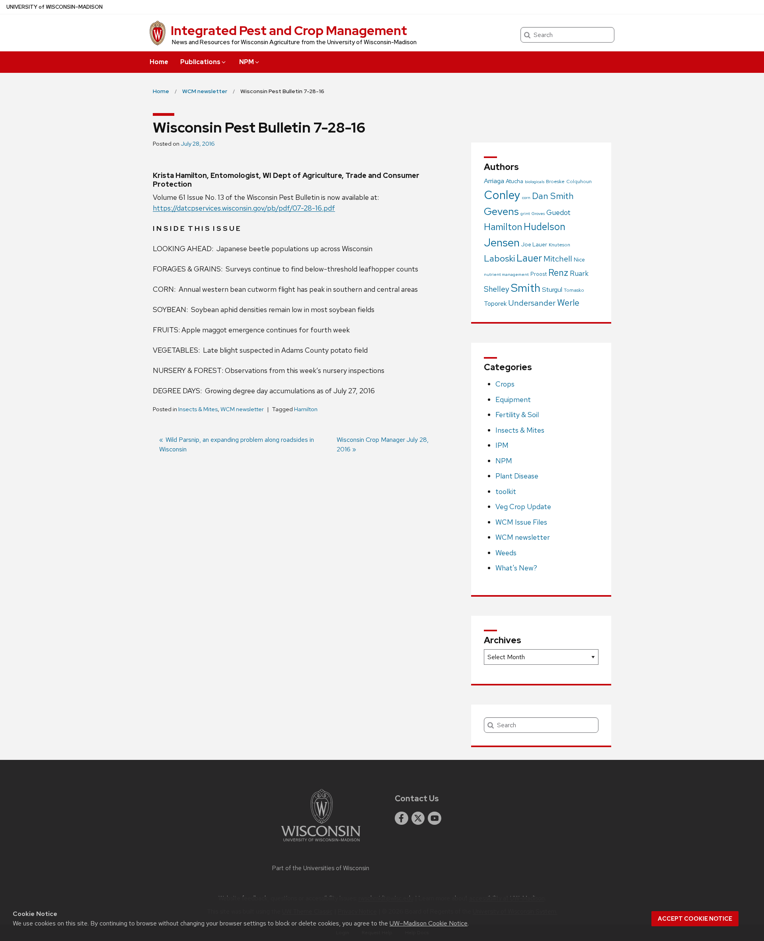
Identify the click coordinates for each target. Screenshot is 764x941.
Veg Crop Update (523, 506)
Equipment (513, 399)
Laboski (499, 258)
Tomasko (574, 290)
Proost (538, 274)
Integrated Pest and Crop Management (289, 30)
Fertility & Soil (517, 414)
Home (159, 62)
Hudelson (544, 226)
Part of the (320, 868)
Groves (538, 213)
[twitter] (418, 818)
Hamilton (306, 409)
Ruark (579, 273)
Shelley (496, 289)
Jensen (502, 242)
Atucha (514, 181)
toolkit (505, 491)
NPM (246, 62)
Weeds (505, 552)
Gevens (501, 211)
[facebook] (401, 818)
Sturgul (552, 289)
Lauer (529, 258)
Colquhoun (579, 181)
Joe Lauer (534, 244)
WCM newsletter (242, 409)
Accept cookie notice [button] (695, 919)
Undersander (531, 303)
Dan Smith (553, 196)
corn (526, 197)
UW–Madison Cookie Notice (429, 923)
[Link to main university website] (321, 843)
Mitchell (558, 258)
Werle (568, 302)
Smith (525, 287)
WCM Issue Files (521, 522)
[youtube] (434, 818)
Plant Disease (516, 475)
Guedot (558, 212)
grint (525, 213)
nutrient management (506, 274)
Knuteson (559, 245)
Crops (505, 384)
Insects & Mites (198, 409)
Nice (579, 259)
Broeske (555, 181)
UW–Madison (54, 7)
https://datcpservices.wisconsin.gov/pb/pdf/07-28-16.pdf (244, 208)
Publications (200, 62)
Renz (558, 273)
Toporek (495, 303)
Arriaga (494, 180)
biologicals (534, 181)
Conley (502, 195)
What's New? (516, 567)
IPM (502, 445)
